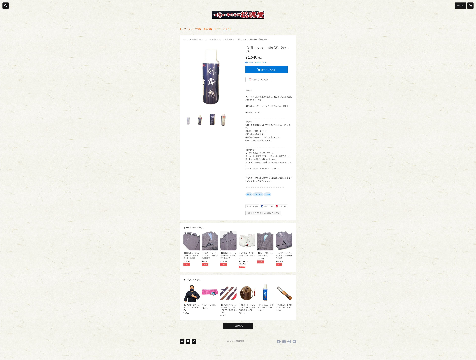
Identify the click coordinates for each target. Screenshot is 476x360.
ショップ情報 (195, 29)
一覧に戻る (238, 326)
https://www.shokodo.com (294, 341)
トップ (183, 29)
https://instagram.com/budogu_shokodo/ (289, 341)
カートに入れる (268, 69)
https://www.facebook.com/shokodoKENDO (279, 341)
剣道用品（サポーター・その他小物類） (207, 39)
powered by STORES (235, 341)
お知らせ (227, 29)
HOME (186, 39)
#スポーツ (258, 194)
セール (218, 29)
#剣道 (249, 194)
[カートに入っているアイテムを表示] (470, 5)
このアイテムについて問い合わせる (265, 213)
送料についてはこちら (258, 62)
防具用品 (228, 39)
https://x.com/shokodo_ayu (284, 341)
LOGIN (460, 5)
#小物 (268, 194)
